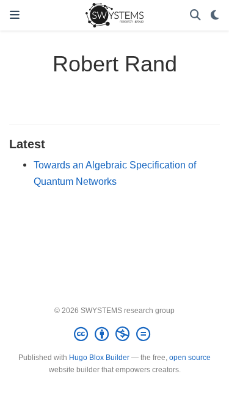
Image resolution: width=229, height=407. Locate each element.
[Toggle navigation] (15, 15)
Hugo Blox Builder (99, 357)
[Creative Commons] (114, 334)
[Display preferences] (215, 16)
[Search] (195, 16)
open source (190, 357)
